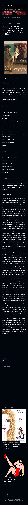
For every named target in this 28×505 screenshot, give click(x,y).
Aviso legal (16, 17)
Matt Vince (18, 496)
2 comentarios (11, 448)
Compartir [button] (4, 358)
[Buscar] (25, 2)
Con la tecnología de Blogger (15, 493)
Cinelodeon (7, 5)
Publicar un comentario (13, 484)
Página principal (7, 17)
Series (7, 360)
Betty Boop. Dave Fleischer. (9, 480)
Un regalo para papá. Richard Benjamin (11, 445)
